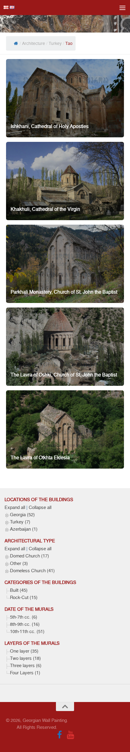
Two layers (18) (25, 658)
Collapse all (40, 507)
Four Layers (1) (25, 673)
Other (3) (19, 563)
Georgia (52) (22, 515)
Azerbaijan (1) (23, 529)
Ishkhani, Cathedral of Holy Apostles (50, 126)
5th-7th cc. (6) (23, 617)
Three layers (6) (25, 666)
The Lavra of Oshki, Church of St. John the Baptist (64, 375)
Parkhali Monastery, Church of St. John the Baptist (64, 292)
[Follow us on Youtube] (70, 735)
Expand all (15, 507)
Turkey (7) (20, 522)
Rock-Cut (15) (23, 597)
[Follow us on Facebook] (59, 735)
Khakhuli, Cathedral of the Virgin (45, 209)
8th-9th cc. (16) (25, 624)
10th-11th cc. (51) (27, 632)
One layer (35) (24, 651)
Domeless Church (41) (32, 571)
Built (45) (19, 590)
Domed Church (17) (29, 556)
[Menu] (122, 7)
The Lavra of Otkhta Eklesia (40, 457)
